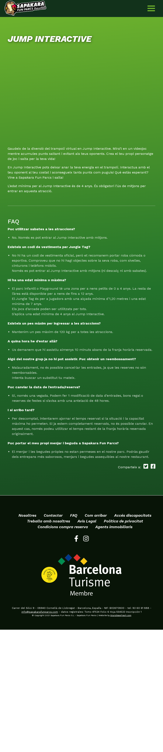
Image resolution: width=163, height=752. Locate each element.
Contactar (53, 515)
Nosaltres (27, 515)
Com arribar (96, 515)
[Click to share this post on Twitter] (145, 467)
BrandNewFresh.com (120, 615)
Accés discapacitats (132, 515)
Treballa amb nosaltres (48, 521)
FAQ (73, 515)
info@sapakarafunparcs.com (39, 611)
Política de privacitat (123, 521)
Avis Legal (86, 521)
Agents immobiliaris (113, 527)
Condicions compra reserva (63, 527)
